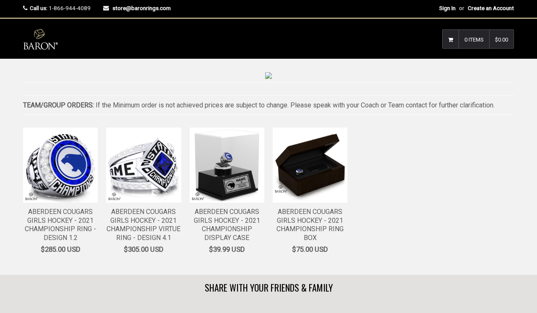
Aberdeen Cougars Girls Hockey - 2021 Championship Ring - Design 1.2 (60, 225)
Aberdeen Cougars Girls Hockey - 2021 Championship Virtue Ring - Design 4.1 (143, 225)
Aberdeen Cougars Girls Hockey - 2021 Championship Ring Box (310, 225)
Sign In (447, 8)
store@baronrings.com (141, 8)
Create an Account (491, 8)
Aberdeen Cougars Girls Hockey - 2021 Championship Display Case (227, 225)
